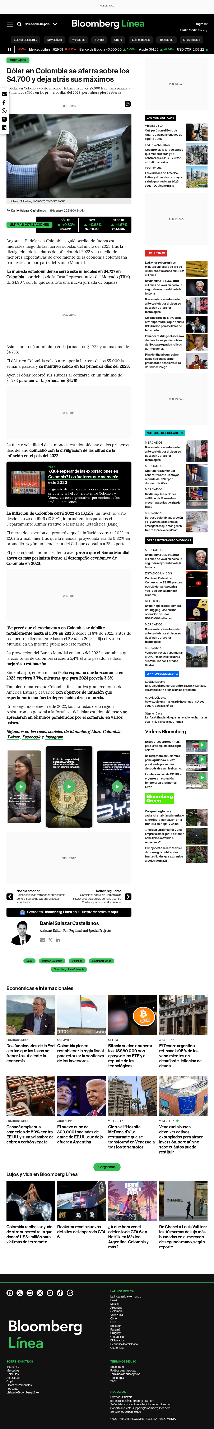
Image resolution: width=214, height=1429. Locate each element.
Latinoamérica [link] (141, 39)
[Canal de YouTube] (30, 1293)
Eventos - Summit (121, 1397)
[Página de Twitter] (20, 1293)
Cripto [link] (118, 39)
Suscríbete (117, 1366)
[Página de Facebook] (9, 1293)
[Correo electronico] (43, 940)
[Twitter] (50, 940)
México (115, 1303)
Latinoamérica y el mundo (125, 1296)
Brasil (113, 1300)
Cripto (10, 1381)
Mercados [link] (78, 39)
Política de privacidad (123, 1370)
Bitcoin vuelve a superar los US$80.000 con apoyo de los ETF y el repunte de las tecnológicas (130, 1055)
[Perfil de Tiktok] (60, 1293)
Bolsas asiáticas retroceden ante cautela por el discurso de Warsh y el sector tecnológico (41, 898)
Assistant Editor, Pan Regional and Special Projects (75, 930)
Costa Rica (117, 1336)
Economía (12, 1366)
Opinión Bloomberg (162, 674)
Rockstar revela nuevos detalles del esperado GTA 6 (81, 1231)
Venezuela (116, 1315)
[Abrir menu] (10, 24)
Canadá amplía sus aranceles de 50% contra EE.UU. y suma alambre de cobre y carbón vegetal (30, 1134)
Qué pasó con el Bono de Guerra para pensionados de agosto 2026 (163, 135)
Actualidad (13, 1377)
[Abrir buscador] (19, 24)
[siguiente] (128, 896)
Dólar (29, 960)
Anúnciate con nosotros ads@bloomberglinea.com (141, 1404)
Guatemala (117, 1347)
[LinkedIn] (58, 940)
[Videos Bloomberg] (176, 732)
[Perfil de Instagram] (40, 1293)
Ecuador (115, 1325)
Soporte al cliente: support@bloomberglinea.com (140, 1408)
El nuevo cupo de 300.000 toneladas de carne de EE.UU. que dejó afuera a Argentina (80, 1134)
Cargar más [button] (107, 1167)
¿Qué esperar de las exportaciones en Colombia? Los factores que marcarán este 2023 (83, 477)
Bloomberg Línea (101, 960)
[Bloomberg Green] (176, 798)
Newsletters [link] (54, 39)
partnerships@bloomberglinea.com (132, 1400)
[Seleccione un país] (55, 24)
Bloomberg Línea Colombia (69, 969)
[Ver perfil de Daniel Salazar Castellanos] (23, 932)
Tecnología (117, 1377)
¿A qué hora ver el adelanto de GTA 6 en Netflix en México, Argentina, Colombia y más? (128, 1236)
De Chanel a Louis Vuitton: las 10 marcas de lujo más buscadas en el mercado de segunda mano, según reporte (183, 1236)
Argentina (116, 1307)
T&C (113, 1381)
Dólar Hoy (12, 1374)
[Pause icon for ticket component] (9, 49)
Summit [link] (99, 39)
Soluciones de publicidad (125, 1411)
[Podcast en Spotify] (70, 1293)
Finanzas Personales (19, 1385)
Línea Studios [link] (191, 39)
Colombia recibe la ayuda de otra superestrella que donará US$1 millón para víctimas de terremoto (29, 1234)
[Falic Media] (182, 30)
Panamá (115, 1329)
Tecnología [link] (166, 39)
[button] (128, 104)
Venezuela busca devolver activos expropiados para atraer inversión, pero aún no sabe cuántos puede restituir (181, 1139)
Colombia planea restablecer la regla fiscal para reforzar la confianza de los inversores (80, 1053)
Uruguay (115, 1333)
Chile (113, 1318)
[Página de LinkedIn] (50, 1293)
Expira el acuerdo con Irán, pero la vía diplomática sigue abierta (163, 746)
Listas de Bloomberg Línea (22, 1392)
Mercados (18, 60)
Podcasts (12, 1388)
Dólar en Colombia (52, 960)
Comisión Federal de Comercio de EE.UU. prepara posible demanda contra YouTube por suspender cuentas (97, 898)
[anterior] (9, 896)
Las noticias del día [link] (25, 39)
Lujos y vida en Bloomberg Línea (42, 1174)
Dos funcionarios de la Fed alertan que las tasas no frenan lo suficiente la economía (30, 1053)
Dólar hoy (77, 960)
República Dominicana (124, 1344)
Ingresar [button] (202, 24)
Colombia (116, 1311)
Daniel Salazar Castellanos (28, 210)
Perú (113, 1322)
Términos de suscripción (125, 1374)
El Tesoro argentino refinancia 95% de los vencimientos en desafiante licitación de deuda (180, 1055)
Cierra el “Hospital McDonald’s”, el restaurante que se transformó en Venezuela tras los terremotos (131, 1137)
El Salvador (117, 1340)
